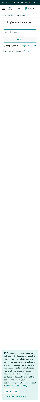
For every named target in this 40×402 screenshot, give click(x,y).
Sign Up (27, 51)
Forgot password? (29, 46)
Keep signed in (12, 46)
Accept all (11, 391)
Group (16, 2)
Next (20, 40)
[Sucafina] (10, 9)
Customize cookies (16, 396)
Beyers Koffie (26, 2)
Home (3, 15)
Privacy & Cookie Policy (17, 386)
